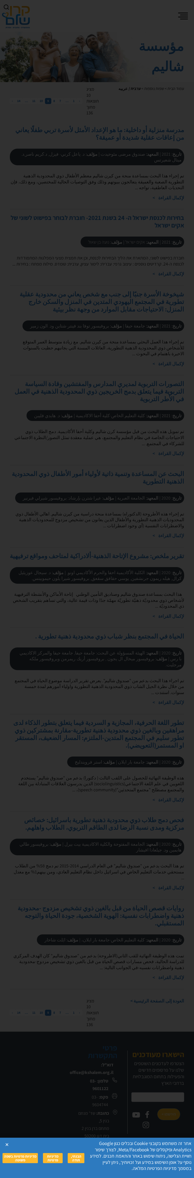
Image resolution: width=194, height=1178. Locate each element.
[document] (97, 589)
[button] (7, 1145)
